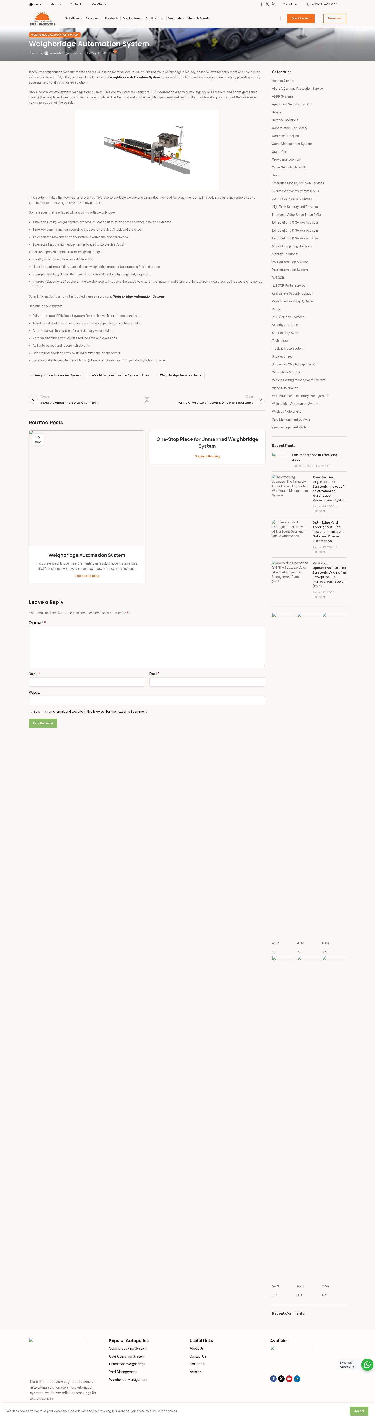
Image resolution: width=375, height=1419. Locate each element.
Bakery (277, 112)
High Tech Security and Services (295, 207)
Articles (196, 1372)
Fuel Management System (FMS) (295, 191)
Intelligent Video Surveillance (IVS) (296, 215)
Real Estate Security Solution (292, 293)
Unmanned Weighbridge (127, 1364)
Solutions (197, 1364)
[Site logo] (42, 18)
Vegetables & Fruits (286, 372)
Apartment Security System (292, 104)
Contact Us (198, 1356)
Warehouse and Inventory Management (300, 396)
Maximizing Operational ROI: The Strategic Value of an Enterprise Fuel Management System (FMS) (329, 574)
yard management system (291, 427)
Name (34, 674)
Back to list (147, 399)
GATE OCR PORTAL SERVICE (292, 199)
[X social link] (267, 4)
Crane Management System (292, 144)
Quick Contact (301, 18)
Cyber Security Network (289, 167)
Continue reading (86, 575)
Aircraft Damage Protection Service (297, 89)
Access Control (283, 81)
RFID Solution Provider (288, 317)
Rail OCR (278, 278)
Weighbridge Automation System (54, 34)
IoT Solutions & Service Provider (295, 223)
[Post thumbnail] (280, 460)
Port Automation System (290, 270)
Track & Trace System (288, 349)
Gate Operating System (127, 1356)
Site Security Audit (285, 333)
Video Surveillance (285, 388)
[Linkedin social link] (273, 4)
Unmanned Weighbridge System (294, 364)
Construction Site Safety (289, 128)
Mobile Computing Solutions (292, 246)
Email (154, 674)
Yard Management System (291, 419)
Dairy (275, 175)
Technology (280, 341)
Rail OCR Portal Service (288, 286)
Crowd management (286, 159)
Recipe (277, 309)
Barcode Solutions (285, 120)
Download (335, 18)
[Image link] (58, 1356)
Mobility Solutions (284, 254)
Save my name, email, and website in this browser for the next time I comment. (90, 712)
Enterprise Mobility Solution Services (298, 183)
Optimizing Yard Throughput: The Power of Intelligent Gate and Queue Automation (328, 531)
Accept (359, 1411)
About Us (197, 1348)
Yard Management (123, 1372)
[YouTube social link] (289, 1378)
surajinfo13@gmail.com (66, 53)
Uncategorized (282, 356)
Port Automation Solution (290, 262)
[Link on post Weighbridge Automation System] (87, 488)
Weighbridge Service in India (180, 375)
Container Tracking (285, 136)
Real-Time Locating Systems (292, 301)
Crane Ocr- (280, 152)
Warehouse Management (128, 1380)
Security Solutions (285, 325)
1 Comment (323, 465)
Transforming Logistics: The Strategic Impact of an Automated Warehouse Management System (329, 488)
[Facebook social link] (261, 4)
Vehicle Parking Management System (298, 380)
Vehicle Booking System (128, 1348)
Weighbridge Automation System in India (120, 375)
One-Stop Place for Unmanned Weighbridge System (207, 442)
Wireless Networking (286, 412)
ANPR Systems (283, 96)
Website (34, 693)
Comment (37, 622)
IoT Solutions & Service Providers (296, 238)
